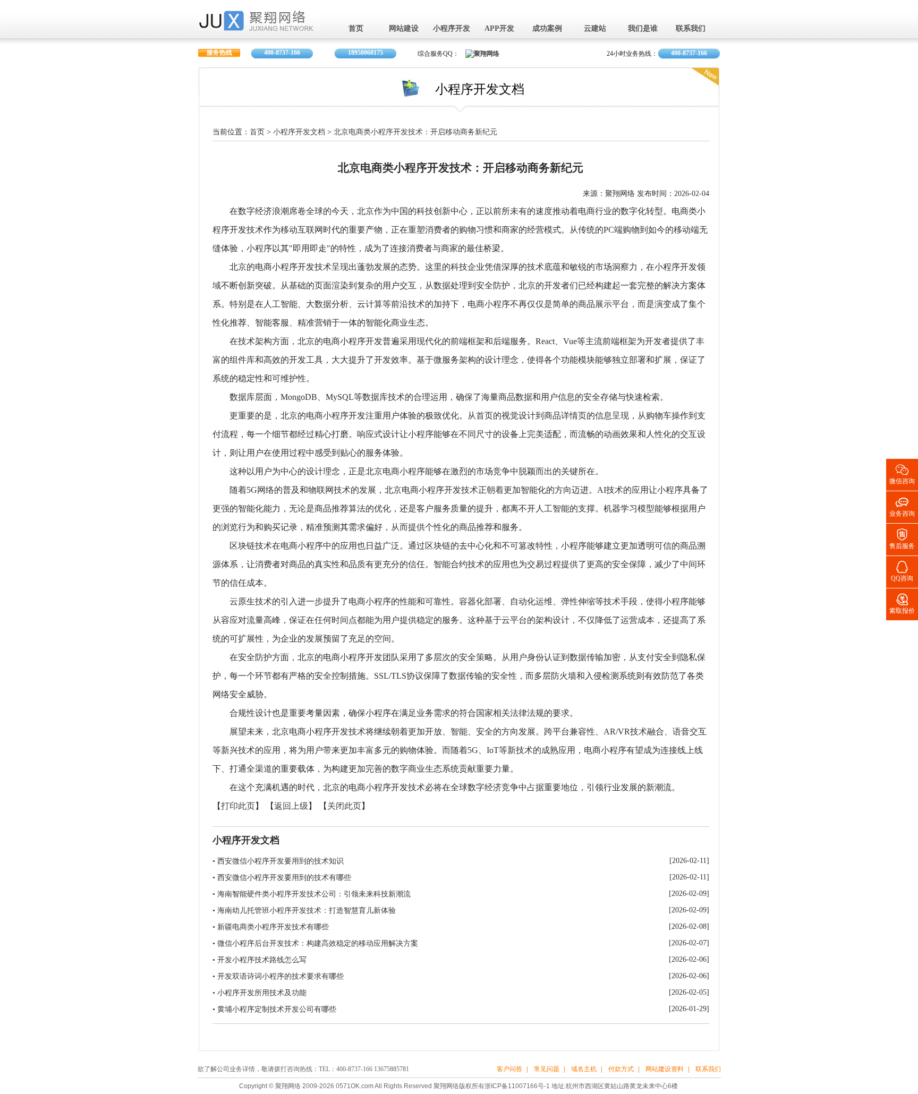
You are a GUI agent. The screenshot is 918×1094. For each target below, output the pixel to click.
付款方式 (621, 1069)
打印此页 (238, 806)
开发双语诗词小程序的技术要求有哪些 (280, 976)
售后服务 (902, 538)
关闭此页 (344, 806)
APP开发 (499, 29)
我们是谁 (643, 29)
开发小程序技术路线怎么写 (262, 960)
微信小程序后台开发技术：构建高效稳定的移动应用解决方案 (317, 943)
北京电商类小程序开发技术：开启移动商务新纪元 (415, 132)
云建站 (595, 29)
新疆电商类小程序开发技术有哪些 (273, 927)
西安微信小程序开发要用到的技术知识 (280, 861)
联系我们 (691, 29)
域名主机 (584, 1069)
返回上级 (291, 806)
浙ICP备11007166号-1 (517, 1086)
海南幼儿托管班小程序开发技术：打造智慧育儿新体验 (306, 910)
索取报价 (902, 603)
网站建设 (404, 29)
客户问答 (509, 1069)
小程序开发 (451, 29)
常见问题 (546, 1069)
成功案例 (547, 29)
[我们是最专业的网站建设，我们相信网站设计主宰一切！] (259, 27)
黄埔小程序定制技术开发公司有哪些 (276, 1009)
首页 (355, 29)
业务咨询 (902, 505)
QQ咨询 (902, 570)
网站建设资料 (664, 1069)
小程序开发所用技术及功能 (262, 993)
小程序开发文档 (299, 132)
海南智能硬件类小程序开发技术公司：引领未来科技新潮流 (314, 894)
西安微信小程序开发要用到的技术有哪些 (284, 878)
